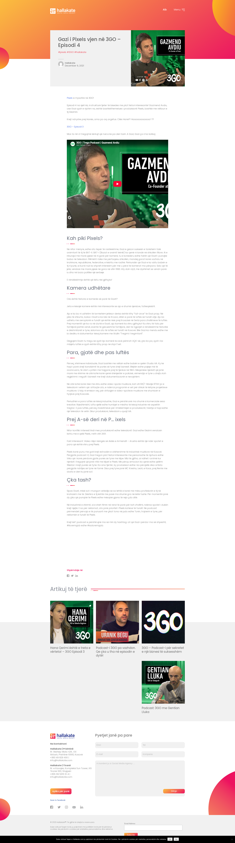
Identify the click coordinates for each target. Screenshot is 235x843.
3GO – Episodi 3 (75, 126)
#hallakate (80, 52)
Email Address (129, 823)
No (176, 839)
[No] (232, 839)
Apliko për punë (60, 791)
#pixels (62, 52)
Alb (165, 9)
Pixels (69, 97)
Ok (170, 839)
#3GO (70, 52)
